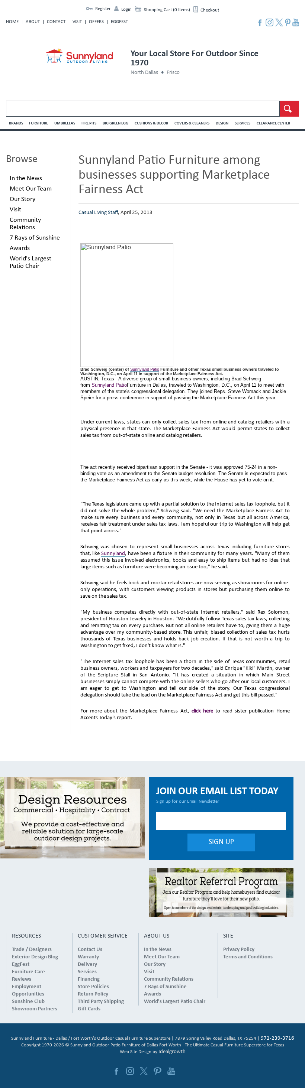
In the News (26, 178)
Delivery (87, 964)
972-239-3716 (277, 1038)
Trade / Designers (32, 949)
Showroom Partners (34, 1009)
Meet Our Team (31, 188)
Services (242, 123)
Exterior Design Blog (35, 957)
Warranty (88, 957)
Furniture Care (28, 972)
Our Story (22, 199)
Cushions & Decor (151, 123)
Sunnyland (113, 553)
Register (103, 8)
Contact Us (90, 949)
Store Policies (93, 987)
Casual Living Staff (98, 212)
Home (12, 21)
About (33, 21)
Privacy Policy (238, 949)
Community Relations (25, 224)
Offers (96, 21)
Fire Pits (88, 123)
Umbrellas (64, 123)
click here (202, 711)
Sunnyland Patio (144, 369)
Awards (20, 248)
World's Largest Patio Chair (30, 262)
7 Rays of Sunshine (35, 237)
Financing (89, 979)
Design (222, 123)
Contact (56, 21)
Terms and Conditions (248, 957)
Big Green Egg (115, 123)
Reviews (21, 979)
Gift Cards (89, 1009)
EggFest (119, 21)
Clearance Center (273, 123)
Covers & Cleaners (191, 123)
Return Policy (93, 994)
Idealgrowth (172, 1052)
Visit (77, 21)
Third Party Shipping (101, 1001)
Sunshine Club (28, 1001)
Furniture (38, 123)
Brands (16, 123)
